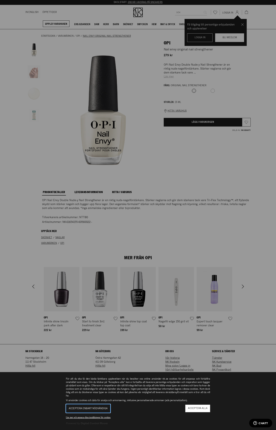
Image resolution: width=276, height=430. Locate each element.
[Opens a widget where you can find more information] (260, 423)
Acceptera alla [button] (197, 408)
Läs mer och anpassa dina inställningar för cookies (88, 417)
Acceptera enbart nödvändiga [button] (88, 409)
